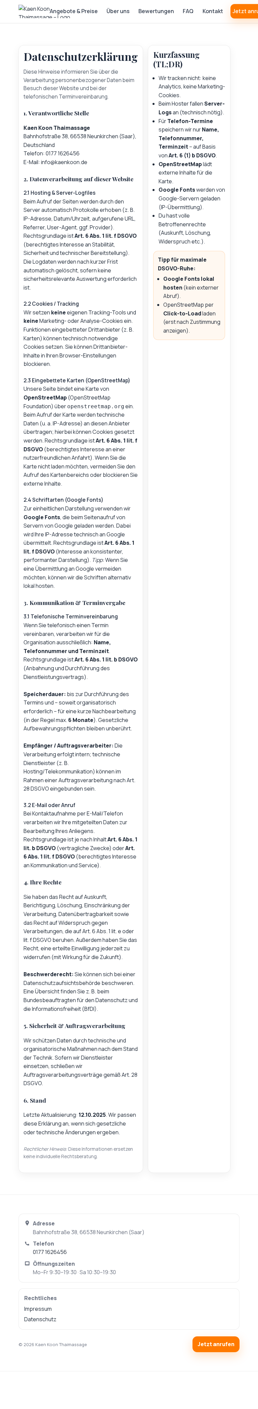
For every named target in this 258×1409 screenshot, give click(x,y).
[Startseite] (46, 11)
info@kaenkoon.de (64, 162)
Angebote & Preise (74, 11)
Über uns (118, 11)
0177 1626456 (63, 153)
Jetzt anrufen (216, 1344)
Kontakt (213, 11)
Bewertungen (156, 11)
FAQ (188, 11)
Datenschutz (40, 1319)
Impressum (38, 1308)
